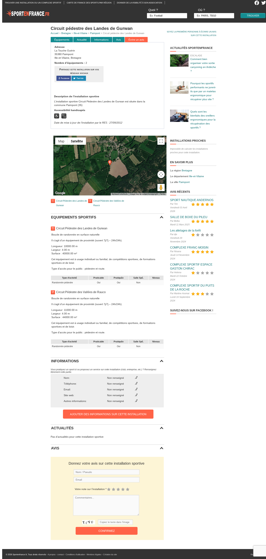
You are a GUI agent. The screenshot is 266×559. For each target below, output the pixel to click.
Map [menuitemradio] (61, 141)
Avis (118, 39)
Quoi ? (153, 10)
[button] (110, 163)
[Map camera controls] (161, 174)
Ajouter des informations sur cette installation (108, 414)
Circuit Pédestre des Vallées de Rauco (108, 203)
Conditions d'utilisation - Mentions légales (83, 554)
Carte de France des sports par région (89, 3)
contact (60, 554)
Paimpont (95, 33)
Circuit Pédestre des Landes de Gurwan (71, 203)
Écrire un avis (136, 39)
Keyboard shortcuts (120, 194)
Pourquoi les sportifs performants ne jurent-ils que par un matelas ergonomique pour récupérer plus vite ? (203, 91)
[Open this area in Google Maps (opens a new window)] (60, 193)
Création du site (110, 554)
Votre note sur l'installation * (90, 489)
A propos (52, 554)
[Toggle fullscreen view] (161, 141)
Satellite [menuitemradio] (77, 141)
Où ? (201, 10)
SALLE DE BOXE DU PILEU (188, 217)
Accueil (54, 33)
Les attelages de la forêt (185, 230)
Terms (162, 194)
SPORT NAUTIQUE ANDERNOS (192, 200)
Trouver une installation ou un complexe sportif (33, 3)
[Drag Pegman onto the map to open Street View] (161, 187)
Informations (101, 39)
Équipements (61, 39)
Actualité (82, 39)
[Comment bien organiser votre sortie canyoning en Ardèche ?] (179, 60)
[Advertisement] (134, 68)
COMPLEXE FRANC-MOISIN (189, 247)
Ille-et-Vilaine (80, 33)
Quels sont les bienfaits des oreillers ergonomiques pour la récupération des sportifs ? (203, 119)
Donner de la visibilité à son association (139, 3)
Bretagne (66, 33)
